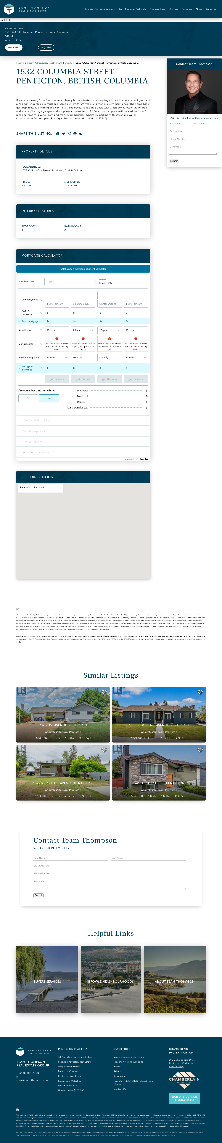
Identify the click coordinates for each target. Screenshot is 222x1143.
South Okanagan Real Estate (132, 9)
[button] (100, 9)
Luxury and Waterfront (70, 1080)
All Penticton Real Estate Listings (76, 1056)
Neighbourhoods (158, 9)
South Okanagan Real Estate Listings (49, 62)
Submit (174, 160)
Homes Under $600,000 (71, 1090)
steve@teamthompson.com (204, 117)
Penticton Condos (68, 1071)
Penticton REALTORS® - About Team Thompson (134, 1082)
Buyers (117, 1066)
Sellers (117, 1071)
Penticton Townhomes (70, 1076)
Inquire (46, 47)
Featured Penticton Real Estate (75, 1061)
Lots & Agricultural (68, 1085)
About (199, 9)
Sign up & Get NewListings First (184, 1098)
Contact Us (211, 9)
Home (20, 62)
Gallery (14, 47)
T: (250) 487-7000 (27, 1072)
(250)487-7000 (178, 117)
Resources (187, 9)
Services (174, 9)
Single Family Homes (69, 1066)
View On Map (176, 1066)
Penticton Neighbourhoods (128, 1061)
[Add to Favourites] (104, 692)
